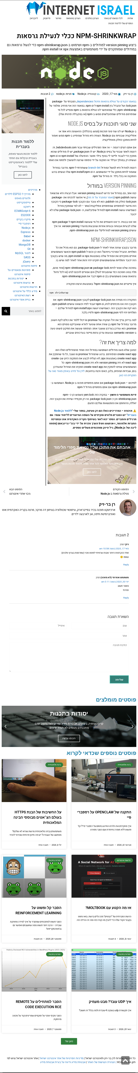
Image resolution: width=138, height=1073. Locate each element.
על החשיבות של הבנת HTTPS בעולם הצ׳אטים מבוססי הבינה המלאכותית (37, 817)
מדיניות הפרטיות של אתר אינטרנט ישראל (61, 1058)
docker (26, 241)
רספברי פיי (24, 224)
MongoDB (24, 245)
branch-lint (94, 168)
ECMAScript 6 (22, 211)
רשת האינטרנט (22, 295)
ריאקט (26, 207)
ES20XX (25, 215)
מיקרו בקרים (23, 219)
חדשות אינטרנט (28, 287)
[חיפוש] (6, 311)
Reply (126, 564)
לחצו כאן (22, 174)
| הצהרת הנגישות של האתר (101, 1062)
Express (25, 232)
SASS (27, 257)
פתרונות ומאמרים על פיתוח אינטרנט (19, 272)
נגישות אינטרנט (21, 283)
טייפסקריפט (23, 203)
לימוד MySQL (22, 253)
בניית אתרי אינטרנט (20, 300)
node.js (60, 94)
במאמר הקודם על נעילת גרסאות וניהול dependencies (106, 101)
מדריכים (32, 190)
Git (28, 249)
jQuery (26, 262)
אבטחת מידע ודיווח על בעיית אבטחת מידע (62, 1062)
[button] (132, 726)
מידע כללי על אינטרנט (25, 291)
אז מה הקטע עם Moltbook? (108, 908)
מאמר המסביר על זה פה (101, 197)
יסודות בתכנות (16, 279)
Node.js (81, 94)
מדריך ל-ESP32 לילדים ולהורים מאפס (17, 196)
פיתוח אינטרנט (29, 266)
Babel (27, 236)
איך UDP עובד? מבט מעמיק (110, 1002)
